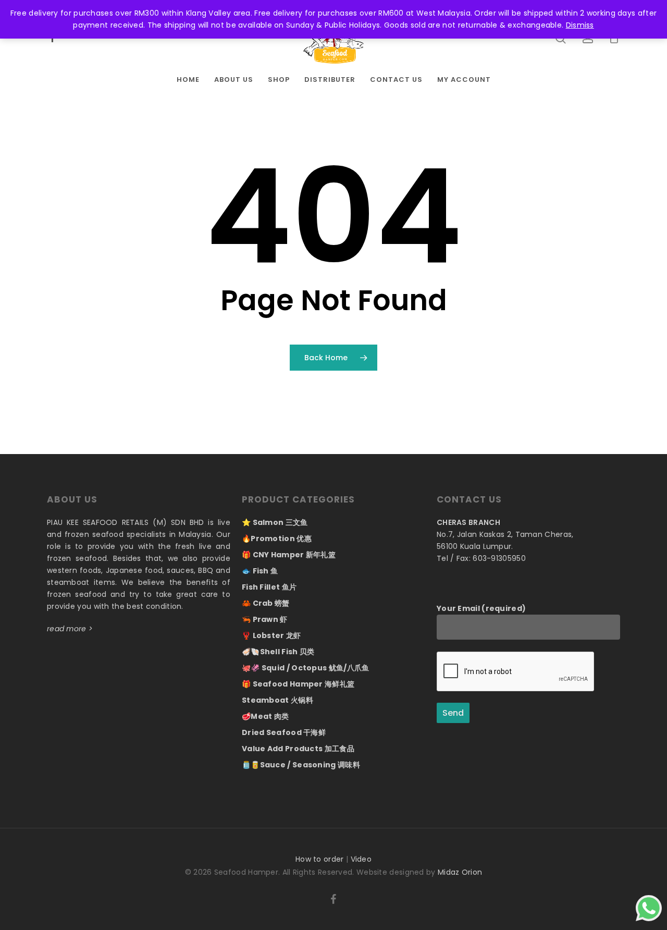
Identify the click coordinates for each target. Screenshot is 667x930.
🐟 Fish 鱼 (260, 571)
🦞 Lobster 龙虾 (271, 635)
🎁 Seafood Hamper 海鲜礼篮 (298, 684)
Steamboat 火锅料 (277, 700)
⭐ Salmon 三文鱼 (275, 522)
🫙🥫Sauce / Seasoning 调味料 (301, 765)
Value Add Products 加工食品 (298, 748)
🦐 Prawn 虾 (265, 619)
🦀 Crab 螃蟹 (266, 603)
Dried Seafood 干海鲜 (284, 732)
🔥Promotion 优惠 (277, 538)
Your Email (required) (481, 608)
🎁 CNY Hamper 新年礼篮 (289, 554)
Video (361, 859)
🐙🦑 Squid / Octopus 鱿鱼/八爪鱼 (305, 668)
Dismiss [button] (580, 25)
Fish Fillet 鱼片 (269, 587)
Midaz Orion (460, 872)
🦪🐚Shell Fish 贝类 (278, 651)
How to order (319, 859)
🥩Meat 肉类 (265, 716)
